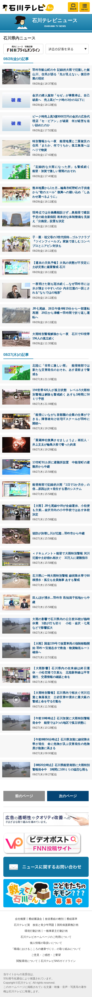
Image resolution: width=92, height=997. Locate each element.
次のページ (68, 796)
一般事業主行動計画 (56, 931)
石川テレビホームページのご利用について (46, 937)
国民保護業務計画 (67, 925)
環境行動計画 (33, 931)
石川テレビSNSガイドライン (58, 961)
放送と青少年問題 (43, 925)
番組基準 (72, 919)
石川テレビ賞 (22, 925)
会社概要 (20, 919)
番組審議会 (35, 919)
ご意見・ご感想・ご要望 (46, 955)
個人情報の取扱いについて (46, 943)
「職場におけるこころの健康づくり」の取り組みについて (46, 949)
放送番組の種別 (54, 919)
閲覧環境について (27, 961)
